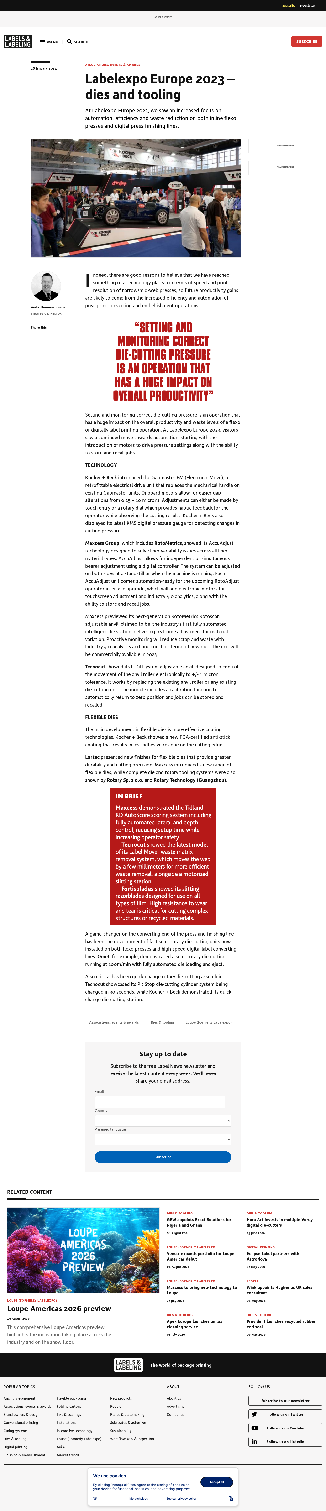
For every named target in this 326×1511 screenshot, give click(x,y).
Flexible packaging (71, 1398)
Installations (66, 1422)
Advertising (175, 1406)
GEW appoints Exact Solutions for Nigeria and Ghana (199, 1222)
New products (121, 1398)
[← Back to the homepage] (18, 47)
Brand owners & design (21, 1414)
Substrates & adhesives (128, 1422)
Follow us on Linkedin (285, 1441)
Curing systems (15, 1430)
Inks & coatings (69, 1414)
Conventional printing (21, 1422)
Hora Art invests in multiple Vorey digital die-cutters (280, 1222)
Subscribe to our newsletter (285, 1400)
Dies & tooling (162, 1022)
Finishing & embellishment (24, 1455)
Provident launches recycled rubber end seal (281, 1323)
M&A (61, 1446)
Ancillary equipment (19, 1398)
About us (174, 1398)
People (253, 1281)
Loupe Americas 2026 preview (59, 1308)
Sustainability (121, 1430)
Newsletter (308, 5)
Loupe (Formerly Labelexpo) (209, 1022)
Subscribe (288, 5)
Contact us (175, 1414)
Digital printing (261, 1247)
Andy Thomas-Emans (48, 307)
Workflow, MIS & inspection (132, 1438)
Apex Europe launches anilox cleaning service (194, 1323)
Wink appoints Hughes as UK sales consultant (279, 1290)
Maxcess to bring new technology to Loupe (202, 1290)
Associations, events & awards (112, 64)
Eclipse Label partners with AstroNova (273, 1256)
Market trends (68, 1455)
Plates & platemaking (127, 1414)
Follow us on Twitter (285, 1414)
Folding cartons (69, 1406)
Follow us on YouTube (285, 1428)
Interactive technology (75, 1430)
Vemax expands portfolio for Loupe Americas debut (200, 1256)
